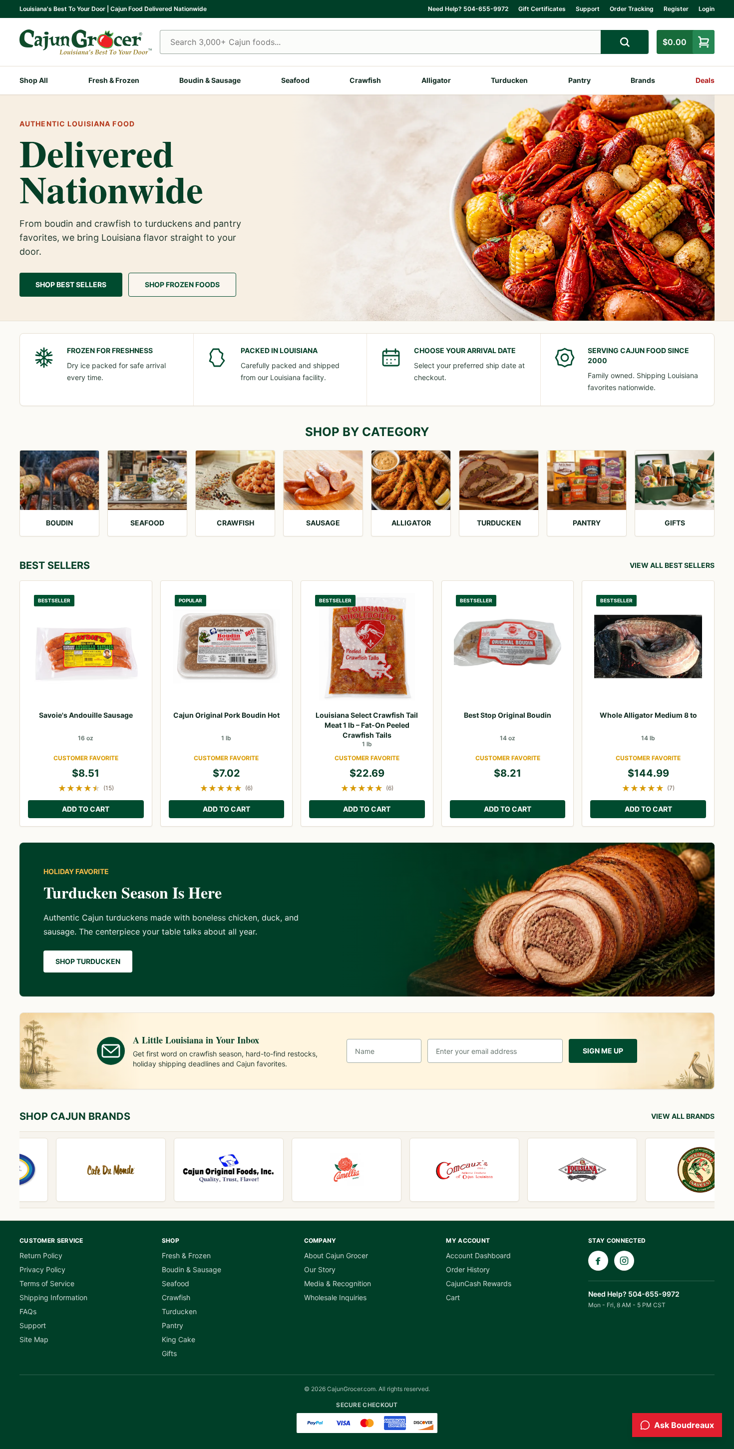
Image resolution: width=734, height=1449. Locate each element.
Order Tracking (632, 8)
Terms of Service (46, 1283)
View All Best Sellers (672, 565)
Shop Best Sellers (70, 284)
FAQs (27, 1311)
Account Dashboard (478, 1255)
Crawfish (365, 80)
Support (588, 8)
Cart (453, 1297)
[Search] (625, 42)
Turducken (509, 80)
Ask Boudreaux (684, 1425)
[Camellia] (320, 1170)
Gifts (169, 1353)
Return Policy (40, 1255)
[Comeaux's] (438, 1170)
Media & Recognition (337, 1283)
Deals (705, 80)
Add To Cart (85, 809)
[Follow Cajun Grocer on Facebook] (598, 1261)
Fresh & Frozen (113, 80)
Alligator (436, 80)
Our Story (320, 1269)
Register (676, 8)
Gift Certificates (542, 8)
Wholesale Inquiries (335, 1297)
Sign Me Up (603, 1050)
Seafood (295, 80)
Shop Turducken (87, 961)
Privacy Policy (42, 1269)
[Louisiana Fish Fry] (556, 1170)
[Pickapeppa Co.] (674, 1170)
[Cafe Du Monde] (84, 1170)
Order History (468, 1269)
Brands (643, 80)
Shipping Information (53, 1297)
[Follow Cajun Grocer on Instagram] (624, 1261)
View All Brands (683, 1116)
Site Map (33, 1339)
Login (707, 8)
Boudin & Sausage (210, 80)
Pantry (579, 80)
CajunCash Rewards (478, 1283)
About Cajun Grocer (336, 1255)
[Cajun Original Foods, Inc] (202, 1170)
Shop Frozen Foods (182, 284)
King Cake (178, 1339)
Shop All (33, 80)
